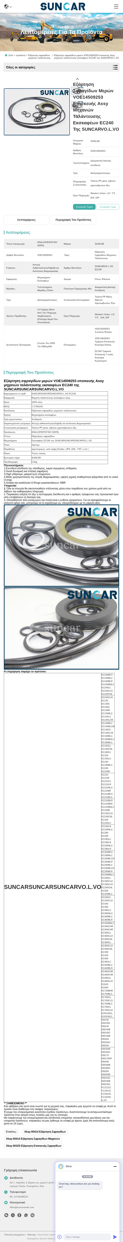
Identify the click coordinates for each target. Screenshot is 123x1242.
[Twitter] (13, 1216)
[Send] (115, 1236)
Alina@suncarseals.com (22, 1207)
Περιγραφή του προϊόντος (73, 219)
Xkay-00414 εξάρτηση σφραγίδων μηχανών (33, 1138)
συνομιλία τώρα (84, 207)
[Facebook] (19, 1216)
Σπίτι (10, 55)
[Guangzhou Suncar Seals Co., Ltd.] (63, 6)
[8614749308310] (26, 1216)
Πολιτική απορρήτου (14, 1234)
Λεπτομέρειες (26, 219)
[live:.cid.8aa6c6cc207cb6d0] (32, 1216)
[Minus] (115, 1166)
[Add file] (59, 1236)
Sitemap (31, 1234)
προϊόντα (20, 55)
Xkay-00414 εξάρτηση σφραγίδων (45, 1131)
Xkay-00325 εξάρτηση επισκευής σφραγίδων (33, 1145)
